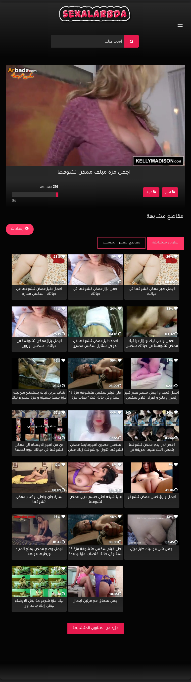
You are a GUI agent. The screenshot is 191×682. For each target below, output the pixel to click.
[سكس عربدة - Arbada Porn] (95, 15)
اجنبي (167, 192)
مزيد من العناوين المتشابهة (96, 628)
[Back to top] (175, 667)
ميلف (148, 192)
